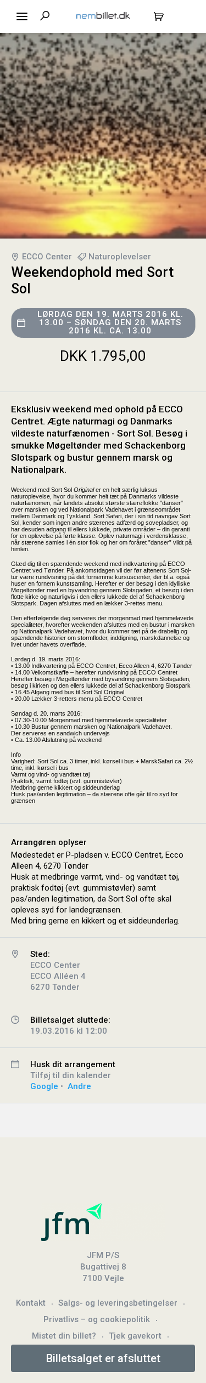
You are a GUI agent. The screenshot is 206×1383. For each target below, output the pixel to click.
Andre (79, 1086)
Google (44, 1086)
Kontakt (31, 1303)
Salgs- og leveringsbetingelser (117, 1303)
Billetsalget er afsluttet (103, 1358)
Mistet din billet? (64, 1336)
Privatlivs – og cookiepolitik (96, 1319)
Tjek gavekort (135, 1336)
